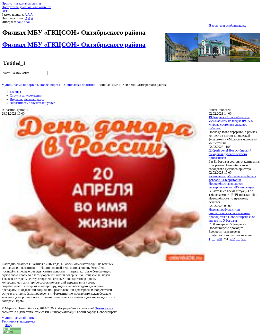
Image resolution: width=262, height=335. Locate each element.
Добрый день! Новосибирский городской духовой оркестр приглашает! (230, 154)
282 (232, 239)
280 (219, 239)
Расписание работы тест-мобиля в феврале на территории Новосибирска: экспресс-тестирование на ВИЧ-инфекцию (232, 181)
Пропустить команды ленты (21, 3)
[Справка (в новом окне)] (3, 80)
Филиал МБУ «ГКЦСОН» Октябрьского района (74, 42)
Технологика (104, 308)
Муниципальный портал (19, 317)
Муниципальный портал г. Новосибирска (31, 85)
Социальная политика (79, 85)
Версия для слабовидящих (227, 25)
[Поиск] (3, 76)
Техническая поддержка (18, 321)
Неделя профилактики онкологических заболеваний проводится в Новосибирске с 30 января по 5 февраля (232, 215)
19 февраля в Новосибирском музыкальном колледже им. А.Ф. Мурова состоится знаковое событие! (231, 122)
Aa (19, 22)
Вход (8, 325)
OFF (5, 11)
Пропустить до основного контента (26, 7)
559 (243, 239)
